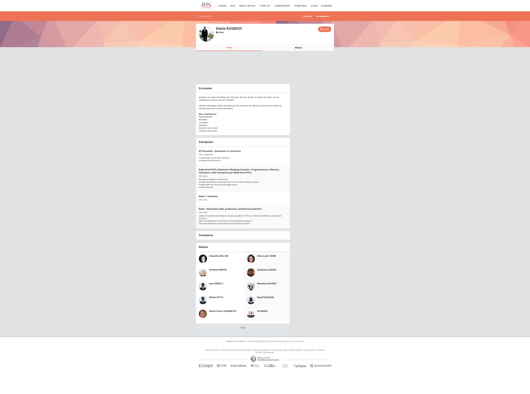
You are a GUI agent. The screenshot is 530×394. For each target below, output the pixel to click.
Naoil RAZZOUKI (265, 297)
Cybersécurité (282, 5)
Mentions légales (295, 350)
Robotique (301, 5)
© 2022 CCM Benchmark (265, 352)
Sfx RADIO (262, 311)
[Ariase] (299, 365)
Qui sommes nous (211, 350)
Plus (243, 327)
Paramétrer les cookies (279, 350)
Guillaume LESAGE (266, 269)
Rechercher (207, 16)
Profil (229, 47)
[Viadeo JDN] (284, 366)
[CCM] (221, 366)
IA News (222, 5)
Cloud (314, 5)
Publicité (230, 350)
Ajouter (326, 29)
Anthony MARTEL (218, 269)
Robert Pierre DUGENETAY (222, 311)
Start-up (265, 5)
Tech (232, 5)
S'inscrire (307, 16)
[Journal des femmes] (206, 366)
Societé (248, 350)
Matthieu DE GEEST (267, 283)
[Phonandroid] (320, 366)
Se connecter (322, 16)
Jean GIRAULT (216, 283)
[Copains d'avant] (270, 366)
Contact (223, 350)
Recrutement (239, 350)
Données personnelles (261, 350)
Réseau (298, 47)
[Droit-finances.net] (255, 366)
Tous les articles (309, 350)
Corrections (320, 350)
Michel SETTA (216, 297)
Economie (326, 5)
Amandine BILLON (218, 255)
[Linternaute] (239, 365)
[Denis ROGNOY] (206, 34)
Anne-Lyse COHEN (266, 255)
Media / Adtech (247, 5)
